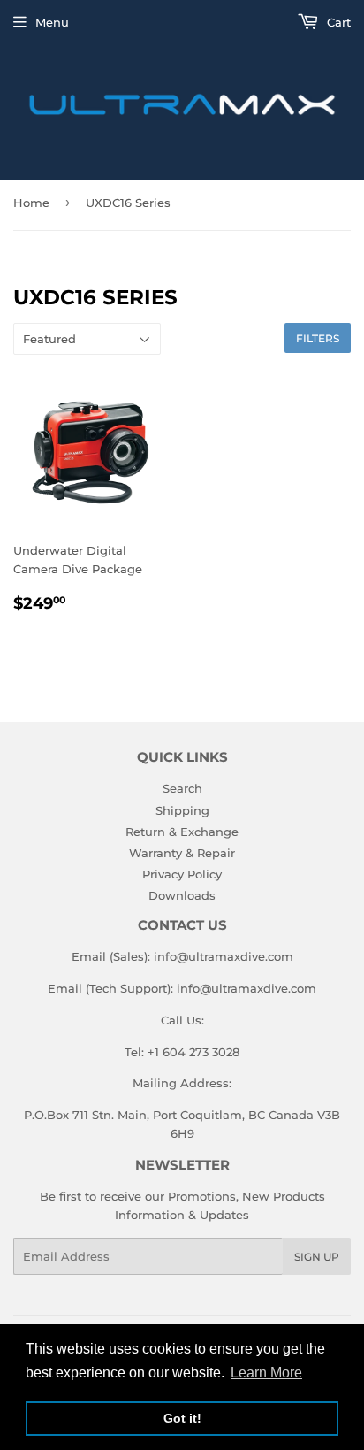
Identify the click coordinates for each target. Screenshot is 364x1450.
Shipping (182, 810)
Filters (317, 338)
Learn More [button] (266, 1372)
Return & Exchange (182, 832)
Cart (337, 22)
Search (182, 788)
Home (31, 203)
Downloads (182, 895)
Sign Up (316, 1256)
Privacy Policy (182, 874)
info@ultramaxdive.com (223, 956)
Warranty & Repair (182, 853)
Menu (52, 22)
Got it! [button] (182, 1418)
